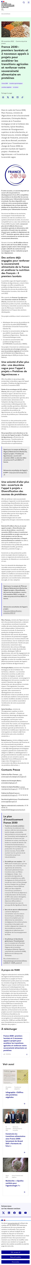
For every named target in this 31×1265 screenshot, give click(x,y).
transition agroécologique (15, 83)
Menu (28, 2)
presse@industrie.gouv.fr (9, 795)
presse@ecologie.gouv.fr (9, 783)
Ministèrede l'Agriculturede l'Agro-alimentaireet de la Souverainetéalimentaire (7, 5)
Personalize (15, 1262)
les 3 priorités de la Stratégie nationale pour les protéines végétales (14, 350)
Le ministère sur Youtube (25, 1213)
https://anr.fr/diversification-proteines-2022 (12, 612)
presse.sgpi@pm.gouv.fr (9, 801)
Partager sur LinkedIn (12, 97)
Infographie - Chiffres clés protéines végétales (14, 1095)
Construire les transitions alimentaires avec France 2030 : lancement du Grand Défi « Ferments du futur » (15, 1140)
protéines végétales (6, 87)
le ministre (15, 87)
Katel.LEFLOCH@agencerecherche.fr (13, 810)
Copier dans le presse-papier (22, 97)
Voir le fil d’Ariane (5, 13)
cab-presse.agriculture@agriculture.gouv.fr (13, 775)
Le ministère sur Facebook (14, 1213)
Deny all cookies (15, 1257)
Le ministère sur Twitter (3, 1213)
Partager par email (17, 97)
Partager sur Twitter (8, 97)
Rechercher (23, 2)
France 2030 (5, 83)
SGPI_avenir (16, 963)
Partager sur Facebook (3, 97)
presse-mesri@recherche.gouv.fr (13, 788)
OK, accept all (15, 1252)
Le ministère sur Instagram (20, 1213)
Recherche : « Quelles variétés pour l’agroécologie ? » (15, 1183)
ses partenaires (13, 1223)
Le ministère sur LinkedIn (9, 1213)
